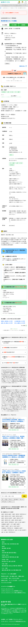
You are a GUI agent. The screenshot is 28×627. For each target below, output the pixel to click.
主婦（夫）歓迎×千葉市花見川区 (8, 532)
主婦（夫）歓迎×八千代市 (7, 323)
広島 (10, 565)
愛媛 (19, 565)
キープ (22, 2)
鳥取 (3, 565)
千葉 (11, 543)
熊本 (10, 570)
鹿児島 (17, 570)
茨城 (13, 543)
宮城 (11, 557)
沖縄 (20, 570)
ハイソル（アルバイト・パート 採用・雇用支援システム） (13, 592)
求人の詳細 (14, 25)
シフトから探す (4, 578)
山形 (15, 557)
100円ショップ (11, 501)
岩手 (8, 557)
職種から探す (21, 576)
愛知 (3, 548)
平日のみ (10, 499)
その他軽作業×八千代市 (19, 321)
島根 (5, 565)
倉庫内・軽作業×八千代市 (7, 321)
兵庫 (5, 552)
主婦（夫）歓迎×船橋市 (20, 522)
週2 (2, 499)
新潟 (3, 561)
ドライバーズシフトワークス (7, 589)
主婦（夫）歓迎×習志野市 (20, 530)
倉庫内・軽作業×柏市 (5, 520)
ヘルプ (6, 619)
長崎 (7, 570)
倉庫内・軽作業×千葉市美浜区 (7, 522)
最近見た (19, 2)
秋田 (13, 557)
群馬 (18, 543)
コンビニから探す (22, 580)
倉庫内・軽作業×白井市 (6, 516)
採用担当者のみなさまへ (20, 621)
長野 (14, 561)
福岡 (3, 570)
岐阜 (10, 548)
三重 (7, 548)
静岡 (5, 548)
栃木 (15, 543)
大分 (12, 570)
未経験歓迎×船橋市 (5, 524)
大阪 (3, 552)
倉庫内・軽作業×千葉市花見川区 (19, 514)
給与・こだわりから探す (14, 578)
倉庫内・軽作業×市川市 (18, 518)
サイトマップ (12, 621)
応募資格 (23, 25)
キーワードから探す (13, 580)
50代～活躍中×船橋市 (15, 524)
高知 (21, 565)
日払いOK (22, 499)
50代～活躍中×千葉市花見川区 (7, 530)
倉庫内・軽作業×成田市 (16, 520)
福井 (10, 561)
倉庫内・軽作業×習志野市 (6, 518)
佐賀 (5, 570)
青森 (6, 557)
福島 (18, 557)
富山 (5, 561)
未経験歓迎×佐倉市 (18, 528)
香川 (17, 565)
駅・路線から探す (13, 576)
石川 (7, 561)
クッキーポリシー (5, 621)
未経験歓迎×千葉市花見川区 (7, 528)
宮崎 (14, 570)
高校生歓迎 (16, 499)
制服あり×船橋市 (4, 526)
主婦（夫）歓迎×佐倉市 (15, 526)
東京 (3, 543)
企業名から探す (4, 580)
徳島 (14, 565)
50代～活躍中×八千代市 (19, 323)
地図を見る (22, 66)
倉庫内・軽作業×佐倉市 (17, 516)
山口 (12, 565)
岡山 (7, 565)
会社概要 (3, 619)
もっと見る (23, 325)
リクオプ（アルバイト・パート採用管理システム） (12, 590)
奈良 (12, 552)
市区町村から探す (5, 576)
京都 (7, 552)
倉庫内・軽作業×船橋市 (6, 514)
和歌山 (14, 552)
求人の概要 (4, 25)
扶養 (6, 499)
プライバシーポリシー (18, 619)
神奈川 (5, 543)
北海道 (3, 557)
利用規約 (11, 619)
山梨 (12, 561)
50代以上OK (4, 501)
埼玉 (8, 543)
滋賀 (10, 552)
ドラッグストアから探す (6, 582)
